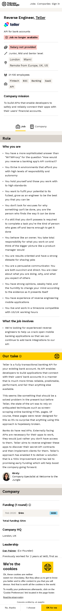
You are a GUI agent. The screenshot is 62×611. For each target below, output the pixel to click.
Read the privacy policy (13, 597)
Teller (40, 18)
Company (41, 126)
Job (23, 126)
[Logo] (10, 4)
